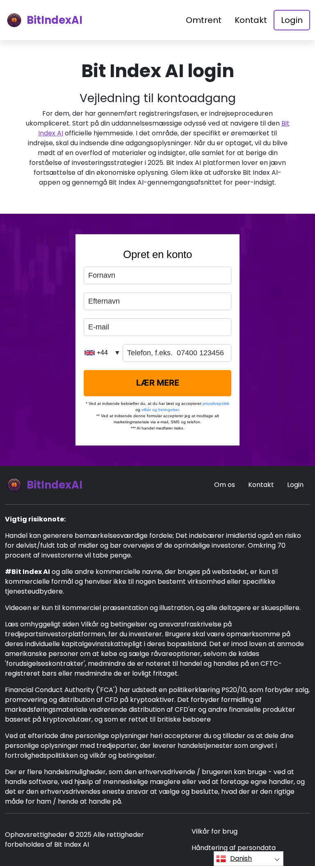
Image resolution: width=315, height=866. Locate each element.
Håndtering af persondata (234, 847)
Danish (241, 858)
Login (292, 20)
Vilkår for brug (214, 831)
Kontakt (251, 20)
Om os (224, 484)
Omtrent (203, 20)
